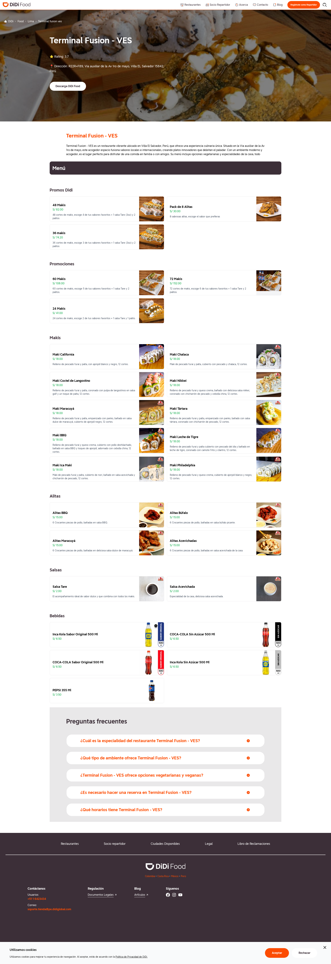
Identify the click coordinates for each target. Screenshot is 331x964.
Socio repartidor (115, 843)
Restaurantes (70, 843)
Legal (209, 843)
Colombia (150, 876)
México (174, 876)
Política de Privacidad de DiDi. (132, 956)
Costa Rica (163, 876)
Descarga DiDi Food (68, 86)
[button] (303, 5)
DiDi (10, 21)
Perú (183, 876)
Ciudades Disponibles (165, 843)
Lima (31, 21)
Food (21, 21)
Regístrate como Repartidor (303, 5)
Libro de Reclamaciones (254, 843)
